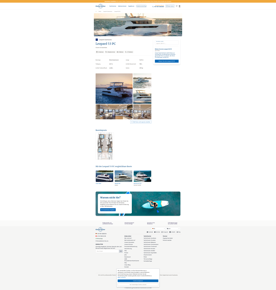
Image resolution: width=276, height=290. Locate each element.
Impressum (127, 257)
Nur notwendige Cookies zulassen (138, 284)
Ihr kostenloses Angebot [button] (108, 209)
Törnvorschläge (148, 259)
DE (154, 228)
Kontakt (126, 267)
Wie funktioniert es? (129, 240)
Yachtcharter (135, 260)
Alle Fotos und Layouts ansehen (141, 122)
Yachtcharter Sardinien (150, 238)
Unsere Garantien (129, 242)
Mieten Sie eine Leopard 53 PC (167, 61)
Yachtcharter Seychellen (150, 253)
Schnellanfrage (148, 261)
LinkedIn (173, 232)
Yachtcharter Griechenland (151, 244)
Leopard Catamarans (107, 11)
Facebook (150, 232)
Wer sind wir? (128, 238)
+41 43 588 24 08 (101, 236)
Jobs (125, 255)
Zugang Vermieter (168, 238)
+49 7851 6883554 (101, 233)
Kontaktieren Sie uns (102, 241)
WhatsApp (100, 238)
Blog (179, 232)
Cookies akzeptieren (138, 280)
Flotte (100, 11)
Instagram (165, 232)
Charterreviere (148, 255)
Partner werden (167, 240)
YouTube (158, 232)
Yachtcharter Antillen (149, 250)
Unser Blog (127, 265)
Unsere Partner (128, 244)
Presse (126, 253)
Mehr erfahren (122, 277)
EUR (169, 228)
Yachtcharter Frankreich (150, 246)
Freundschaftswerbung (130, 246)
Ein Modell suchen (159, 41)
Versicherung (128, 248)
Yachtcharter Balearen (150, 242)
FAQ (125, 250)
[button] (112, 6)
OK (121, 251)
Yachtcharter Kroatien (150, 240)
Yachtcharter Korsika (149, 248)
